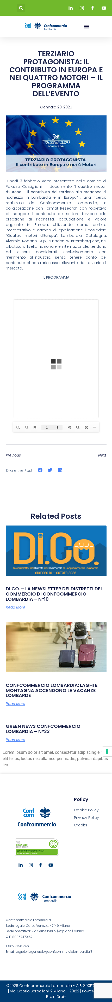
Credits (80, 825)
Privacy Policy (86, 817)
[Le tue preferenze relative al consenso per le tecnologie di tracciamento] (107, 751)
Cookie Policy (86, 810)
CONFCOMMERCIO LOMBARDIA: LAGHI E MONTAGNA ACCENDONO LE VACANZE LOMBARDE (52, 690)
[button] (21, 8)
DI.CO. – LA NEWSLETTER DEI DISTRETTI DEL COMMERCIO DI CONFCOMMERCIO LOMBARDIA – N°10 (54, 593)
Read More (15, 607)
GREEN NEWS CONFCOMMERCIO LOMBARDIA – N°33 (43, 729)
